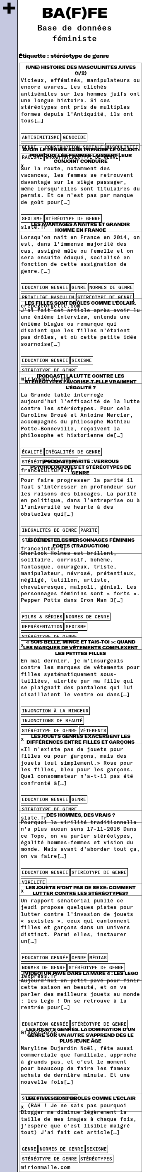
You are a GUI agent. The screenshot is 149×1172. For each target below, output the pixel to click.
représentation (42, 626)
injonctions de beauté (52, 720)
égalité (32, 451)
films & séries (42, 616)
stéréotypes (96, 1158)
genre (79, 287)
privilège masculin (48, 297)
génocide (74, 137)
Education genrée (45, 287)
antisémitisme (41, 137)
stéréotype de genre (73, 218)
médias (98, 957)
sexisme (32, 218)
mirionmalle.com (45, 1167)
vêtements (93, 730)
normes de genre (111, 287)
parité (89, 530)
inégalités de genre (73, 451)
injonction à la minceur (55, 710)
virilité (33, 882)
